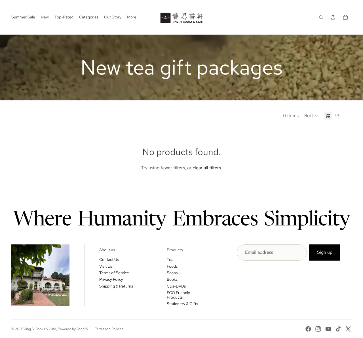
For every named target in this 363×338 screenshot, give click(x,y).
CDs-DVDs (176, 286)
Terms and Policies (109, 329)
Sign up (324, 252)
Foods (172, 266)
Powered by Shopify (73, 329)
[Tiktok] (338, 329)
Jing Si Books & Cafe (40, 329)
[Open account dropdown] (333, 17)
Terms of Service (114, 272)
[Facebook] (308, 329)
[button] (311, 115)
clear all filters (207, 168)
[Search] (321, 17)
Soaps (172, 272)
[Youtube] (328, 329)
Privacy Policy (111, 279)
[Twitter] (348, 329)
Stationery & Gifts (182, 303)
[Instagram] (318, 329)
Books (172, 279)
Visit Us (105, 266)
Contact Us (109, 259)
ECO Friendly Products (178, 294)
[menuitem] (131, 17)
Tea (170, 259)
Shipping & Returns (116, 286)
